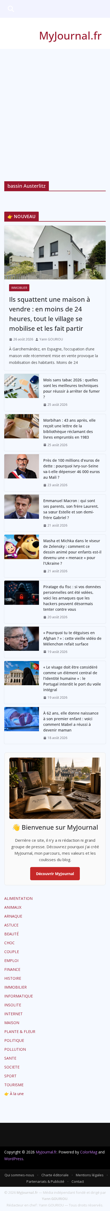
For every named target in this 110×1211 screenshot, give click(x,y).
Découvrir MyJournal (55, 873)
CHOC (9, 942)
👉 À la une (14, 1093)
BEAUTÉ (11, 933)
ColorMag (88, 1152)
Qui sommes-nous (19, 1175)
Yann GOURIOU (51, 339)
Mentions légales (90, 1175)
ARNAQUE (13, 916)
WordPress (13, 1158)
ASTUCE (11, 925)
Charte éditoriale (55, 1175)
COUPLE (11, 951)
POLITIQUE (14, 1040)
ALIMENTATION (18, 898)
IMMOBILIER (19, 288)
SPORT (10, 1075)
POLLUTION (15, 1049)
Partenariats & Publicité (45, 1181)
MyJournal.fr (70, 35)
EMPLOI (11, 960)
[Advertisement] (55, 107)
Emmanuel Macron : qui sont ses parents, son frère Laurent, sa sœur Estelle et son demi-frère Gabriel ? (71, 509)
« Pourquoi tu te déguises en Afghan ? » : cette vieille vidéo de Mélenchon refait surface (72, 638)
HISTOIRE (12, 978)
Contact (78, 1181)
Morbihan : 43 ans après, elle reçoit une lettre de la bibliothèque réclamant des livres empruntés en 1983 (69, 429)
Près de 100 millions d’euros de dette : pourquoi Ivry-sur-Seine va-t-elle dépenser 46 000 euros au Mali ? (71, 469)
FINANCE (12, 969)
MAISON (11, 1022)
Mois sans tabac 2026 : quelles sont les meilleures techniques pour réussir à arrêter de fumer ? (71, 388)
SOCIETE (11, 1067)
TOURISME (13, 1084)
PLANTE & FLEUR (19, 1031)
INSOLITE (12, 1004)
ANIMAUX (12, 907)
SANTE (10, 1058)
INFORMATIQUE (18, 996)
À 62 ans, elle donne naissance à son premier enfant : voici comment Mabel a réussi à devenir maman (71, 722)
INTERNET (13, 1013)
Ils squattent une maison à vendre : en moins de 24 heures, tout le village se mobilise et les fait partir (49, 314)
